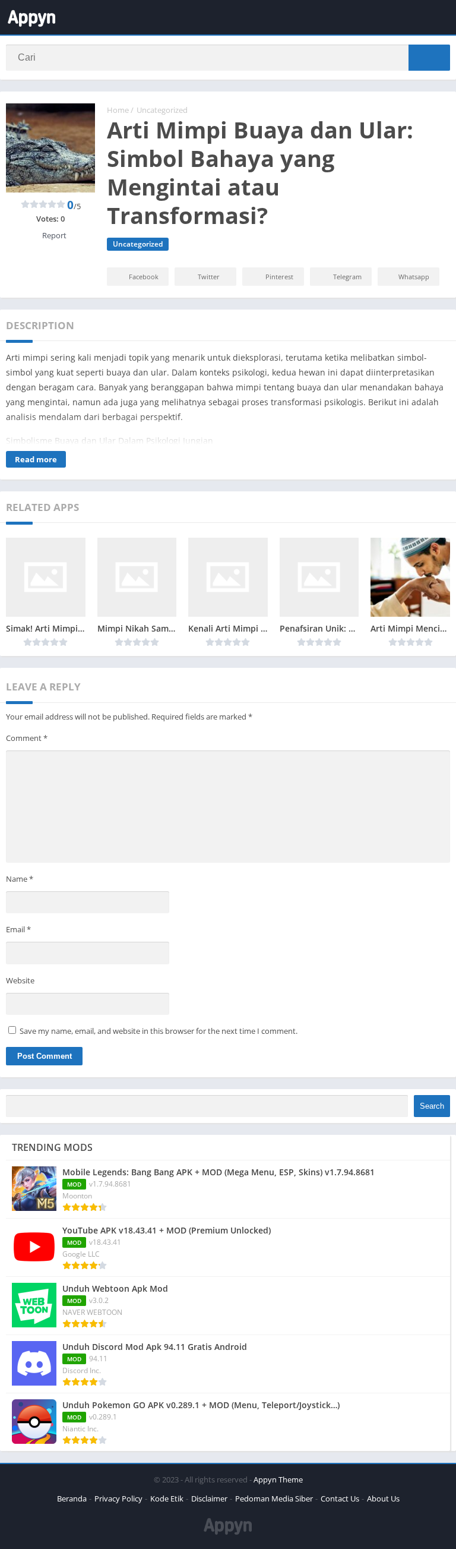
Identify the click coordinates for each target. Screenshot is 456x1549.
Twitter (209, 276)
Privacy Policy (118, 1498)
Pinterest (279, 276)
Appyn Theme (278, 1479)
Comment (27, 738)
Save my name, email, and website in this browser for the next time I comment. (158, 1031)
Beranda (72, 1498)
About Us (383, 1498)
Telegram (347, 276)
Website (20, 980)
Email (18, 929)
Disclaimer (209, 1498)
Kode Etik (166, 1498)
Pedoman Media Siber (274, 1498)
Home (118, 110)
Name (19, 878)
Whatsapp (413, 276)
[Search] (429, 58)
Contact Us (340, 1498)
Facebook (144, 276)
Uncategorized (162, 110)
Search (432, 1106)
